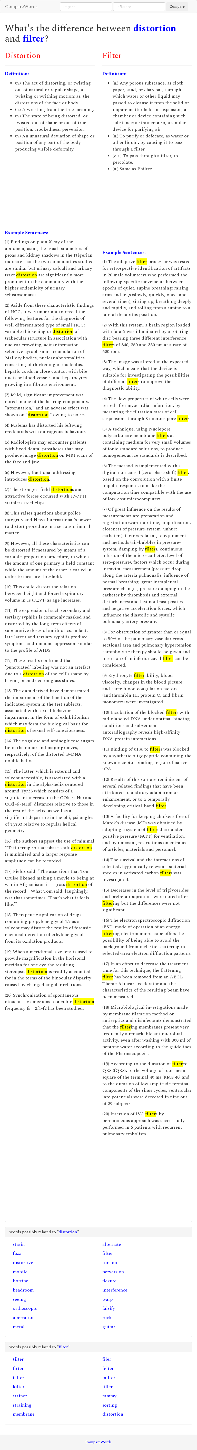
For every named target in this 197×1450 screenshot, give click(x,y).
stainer (20, 1395)
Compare (177, 6)
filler (107, 1386)
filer (106, 1359)
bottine (20, 1280)
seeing (19, 1299)
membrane (24, 1414)
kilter (18, 1386)
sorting (109, 1405)
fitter (18, 1368)
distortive (23, 1262)
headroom (23, 1290)
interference (114, 1290)
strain (19, 1244)
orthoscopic (25, 1308)
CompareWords (21, 6)
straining (22, 1405)
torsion (109, 1262)
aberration (24, 1317)
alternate (111, 1244)
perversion (113, 1271)
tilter (18, 1359)
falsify (108, 1308)
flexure (109, 1280)
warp (107, 1299)
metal (19, 1326)
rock (107, 1317)
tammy (109, 1395)
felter (108, 1368)
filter (33, 39)
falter (18, 1377)
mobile (20, 1271)
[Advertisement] (50, 191)
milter (108, 1377)
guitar (108, 1326)
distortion (154, 29)
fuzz (17, 1253)
